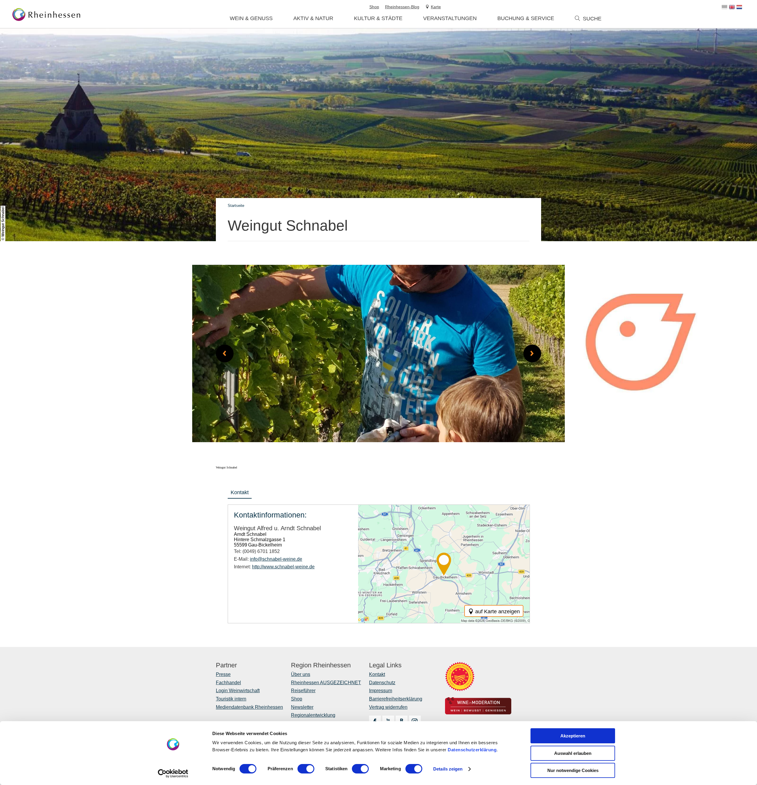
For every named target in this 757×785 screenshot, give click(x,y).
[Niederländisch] (739, 7)
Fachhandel (228, 682)
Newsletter (302, 707)
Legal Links (385, 665)
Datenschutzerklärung (472, 749)
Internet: (274, 566)
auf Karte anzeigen (497, 611)
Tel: (257, 551)
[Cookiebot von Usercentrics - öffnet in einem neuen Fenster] (173, 773)
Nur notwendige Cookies (573, 770)
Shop (296, 698)
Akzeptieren (572, 735)
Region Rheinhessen (321, 665)
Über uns (300, 674)
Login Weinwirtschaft (238, 690)
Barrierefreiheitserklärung (395, 698)
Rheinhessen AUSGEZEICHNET (326, 682)
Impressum (380, 690)
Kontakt (240, 492)
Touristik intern (231, 698)
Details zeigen (447, 768)
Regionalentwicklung (313, 715)
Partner (226, 665)
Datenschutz (382, 682)
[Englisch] (732, 7)
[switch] (305, 768)
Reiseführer (303, 690)
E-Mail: (268, 559)
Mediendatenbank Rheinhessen (249, 707)
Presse (223, 674)
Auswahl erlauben (572, 753)
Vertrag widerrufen (388, 707)
